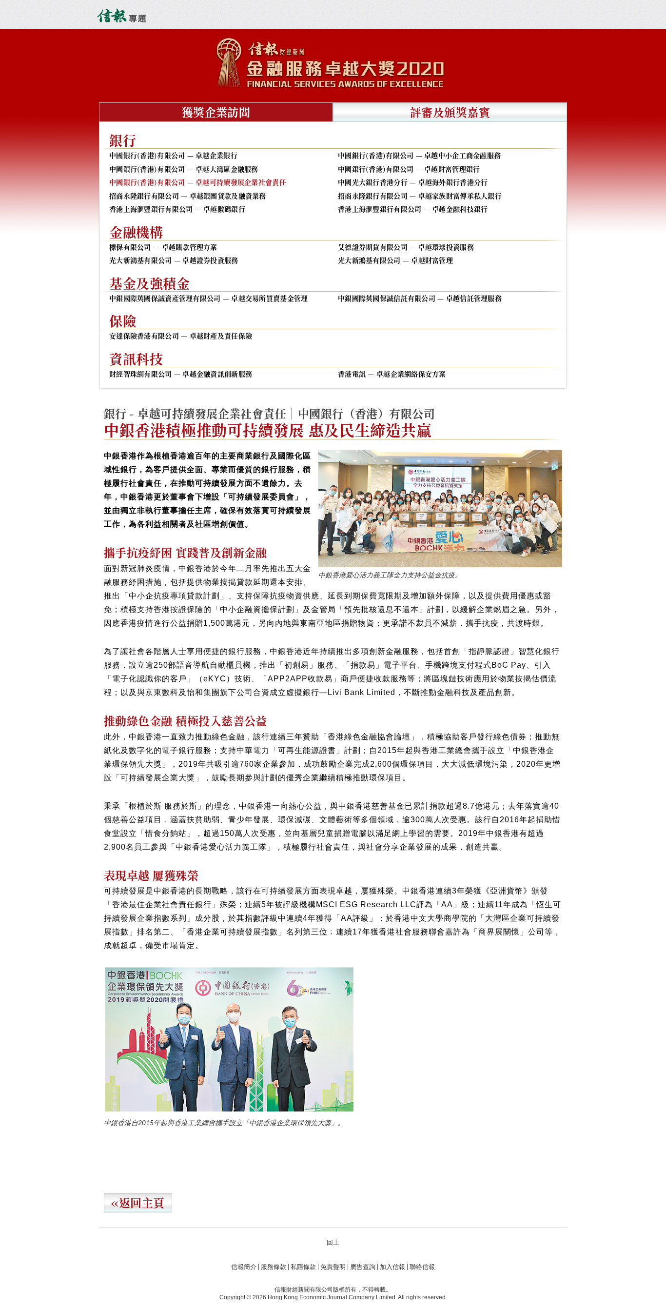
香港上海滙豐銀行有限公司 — (177, 209)
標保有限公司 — (163, 247)
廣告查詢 (362, 1267)
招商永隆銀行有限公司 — (187, 196)
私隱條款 (303, 1267)
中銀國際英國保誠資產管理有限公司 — (208, 298)
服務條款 (273, 1267)
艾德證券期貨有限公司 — (406, 247)
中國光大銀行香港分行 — (413, 182)
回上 (333, 1243)
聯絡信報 (422, 1267)
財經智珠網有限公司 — (180, 374)
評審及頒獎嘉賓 (450, 112)
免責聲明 (333, 1267)
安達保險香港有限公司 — (180, 336)
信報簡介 (243, 1267)
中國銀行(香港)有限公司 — (173, 155)
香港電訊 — (392, 374)
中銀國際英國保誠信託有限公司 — (420, 298)
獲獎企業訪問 (216, 112)
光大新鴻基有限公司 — (173, 260)
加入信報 (392, 1267)
